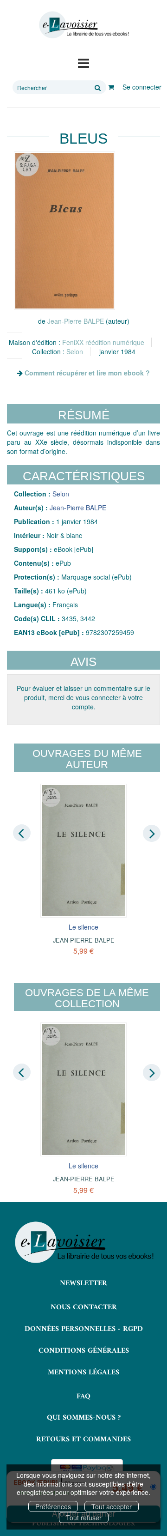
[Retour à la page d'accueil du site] (83, 24)
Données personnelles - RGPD (84, 1329)
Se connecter (141, 86)
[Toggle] (83, 62)
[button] (64, 230)
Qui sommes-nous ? (84, 1417)
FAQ (83, 1396)
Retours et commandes (83, 1439)
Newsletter (83, 1283)
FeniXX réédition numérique (103, 342)
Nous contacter (84, 1307)
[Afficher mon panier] (111, 86)
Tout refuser (84, 1517)
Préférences (53, 1506)
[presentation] (22, 833)
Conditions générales (84, 1350)
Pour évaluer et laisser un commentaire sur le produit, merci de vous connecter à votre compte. (83, 697)
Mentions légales (83, 1372)
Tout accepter (111, 1506)
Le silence (83, 926)
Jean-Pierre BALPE (75, 321)
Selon (74, 351)
